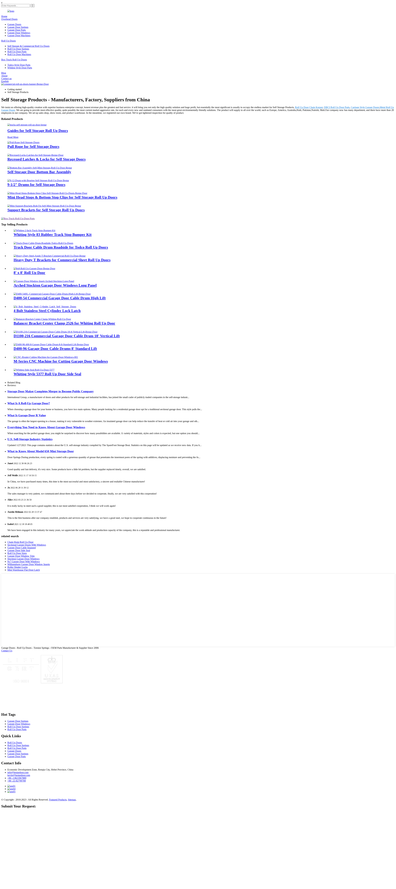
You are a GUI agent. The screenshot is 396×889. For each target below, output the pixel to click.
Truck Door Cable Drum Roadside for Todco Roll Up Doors (61, 247)
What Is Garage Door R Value (26, 415)
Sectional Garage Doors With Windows (26, 545)
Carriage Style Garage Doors (365, 107)
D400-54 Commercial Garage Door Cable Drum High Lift (60, 298)
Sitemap (72, 799)
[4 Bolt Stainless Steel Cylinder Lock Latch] (45, 306)
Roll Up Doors (8, 40)
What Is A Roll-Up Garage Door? (28, 403)
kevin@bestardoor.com (18, 775)
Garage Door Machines (18, 35)
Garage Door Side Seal (18, 550)
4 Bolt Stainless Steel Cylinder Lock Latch (47, 311)
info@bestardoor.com (17, 772)
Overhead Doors (9, 19)
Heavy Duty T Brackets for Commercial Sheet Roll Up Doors (62, 260)
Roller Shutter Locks (17, 567)
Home (4, 16)
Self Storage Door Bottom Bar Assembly (39, 172)
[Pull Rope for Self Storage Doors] (23, 142)
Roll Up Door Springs (18, 48)
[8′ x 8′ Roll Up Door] (34, 268)
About (4, 75)
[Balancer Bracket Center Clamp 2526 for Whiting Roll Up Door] (42, 319)
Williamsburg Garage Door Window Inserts (28, 564)
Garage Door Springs (17, 27)
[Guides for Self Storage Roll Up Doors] (27, 124)
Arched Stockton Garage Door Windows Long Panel (55, 285)
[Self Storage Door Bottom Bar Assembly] (39, 167)
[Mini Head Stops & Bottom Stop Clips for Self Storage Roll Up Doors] (47, 193)
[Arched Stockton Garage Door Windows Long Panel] (44, 281)
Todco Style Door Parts (18, 65)
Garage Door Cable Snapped (21, 547)
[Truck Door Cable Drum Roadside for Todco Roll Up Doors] (43, 243)
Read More (12, 137)
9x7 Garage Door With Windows (23, 561)
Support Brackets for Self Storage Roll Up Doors (46, 210)
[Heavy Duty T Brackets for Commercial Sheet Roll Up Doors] (50, 256)
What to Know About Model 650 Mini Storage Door (40, 451)
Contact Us (6, 650)
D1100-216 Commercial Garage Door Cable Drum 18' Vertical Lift (67, 336)
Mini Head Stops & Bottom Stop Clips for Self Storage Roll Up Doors (62, 197)
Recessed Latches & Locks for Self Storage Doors (46, 159)
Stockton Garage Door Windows (23, 558)
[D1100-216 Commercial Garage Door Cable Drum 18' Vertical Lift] (55, 331)
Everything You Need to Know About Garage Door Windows (46, 427)
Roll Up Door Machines (19, 54)
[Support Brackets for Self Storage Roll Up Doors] (44, 206)
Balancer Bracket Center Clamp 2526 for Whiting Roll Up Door (64, 323)
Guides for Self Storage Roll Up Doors (37, 131)
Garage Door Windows (18, 32)
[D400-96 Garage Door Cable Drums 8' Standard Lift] (51, 344)
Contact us (6, 78)
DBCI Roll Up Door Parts (337, 107)
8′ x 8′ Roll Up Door (29, 273)
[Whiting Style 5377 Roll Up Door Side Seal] (34, 370)
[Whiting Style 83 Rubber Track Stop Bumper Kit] (34, 230)
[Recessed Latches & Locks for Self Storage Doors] (35, 155)
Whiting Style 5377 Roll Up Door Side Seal (47, 374)
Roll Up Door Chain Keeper (309, 107)
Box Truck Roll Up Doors (14, 59)
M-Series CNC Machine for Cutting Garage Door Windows (61, 361)
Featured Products (58, 799)
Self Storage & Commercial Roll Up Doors (28, 46)
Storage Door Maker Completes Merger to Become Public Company (50, 391)
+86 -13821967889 (16, 778)
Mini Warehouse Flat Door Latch (23, 570)
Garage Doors (14, 24)
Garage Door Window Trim (20, 556)
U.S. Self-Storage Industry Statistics (29, 439)
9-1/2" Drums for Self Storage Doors (36, 185)
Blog (3, 73)
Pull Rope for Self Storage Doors (33, 147)
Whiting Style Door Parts (19, 67)
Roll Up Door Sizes (17, 553)
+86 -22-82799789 (16, 780)
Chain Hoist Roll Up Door (20, 542)
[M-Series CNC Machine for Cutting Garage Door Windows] (46, 357)
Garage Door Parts (16, 30)
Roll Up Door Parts (16, 51)
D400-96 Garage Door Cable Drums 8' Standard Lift (55, 349)
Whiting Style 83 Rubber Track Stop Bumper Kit (53, 235)
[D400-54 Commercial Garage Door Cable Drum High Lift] (52, 294)
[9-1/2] (38, 180)
